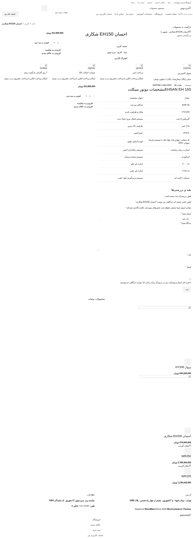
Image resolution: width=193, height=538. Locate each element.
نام (189, 255)
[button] (187, 362)
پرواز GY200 (183, 367)
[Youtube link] (7, 2)
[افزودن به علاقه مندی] (166, 362)
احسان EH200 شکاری (177, 436)
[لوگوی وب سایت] (185, 8)
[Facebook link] (17, 2)
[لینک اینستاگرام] (10, 2)
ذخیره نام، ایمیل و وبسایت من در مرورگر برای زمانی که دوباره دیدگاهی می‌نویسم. (155, 282)
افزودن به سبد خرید (41, 43)
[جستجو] (44, 8)
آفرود (26, 24)
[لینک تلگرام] (100, 58)
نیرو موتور (111, 52)
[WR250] (184, 446)
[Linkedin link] (103, 58)
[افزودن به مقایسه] (173, 362)
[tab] (187, 85)
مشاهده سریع (180, 362)
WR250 (186, 456)
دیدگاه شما (185, 223)
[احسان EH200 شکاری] (165, 401)
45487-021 (84, 506)
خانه (33, 24)
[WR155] (184, 466)
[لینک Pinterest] (3, 2)
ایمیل (188, 267)
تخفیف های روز (10, 14)
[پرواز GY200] (165, 332)
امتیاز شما (186, 214)
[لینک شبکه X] (13, 2)
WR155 (186, 476)
